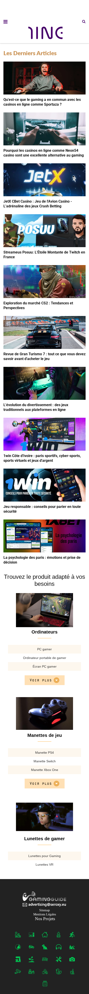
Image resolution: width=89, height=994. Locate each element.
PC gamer (44, 649)
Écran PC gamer (45, 666)
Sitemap (44, 910)
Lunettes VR (44, 864)
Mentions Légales (44, 914)
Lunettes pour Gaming (44, 856)
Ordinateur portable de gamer (44, 658)
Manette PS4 (44, 752)
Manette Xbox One (44, 770)
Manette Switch (45, 761)
